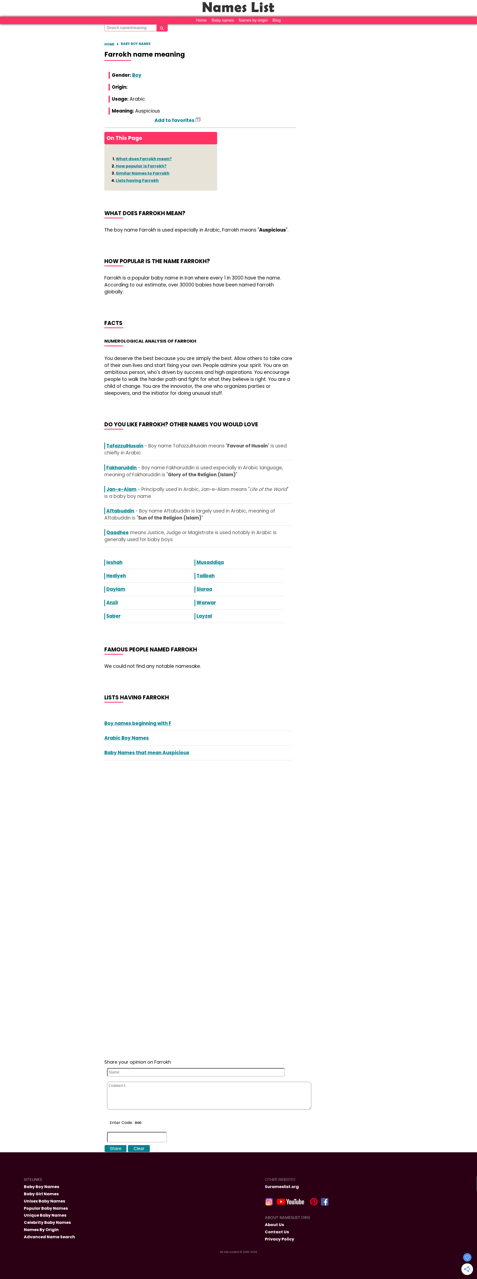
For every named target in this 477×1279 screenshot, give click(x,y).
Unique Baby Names (45, 1215)
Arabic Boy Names (126, 738)
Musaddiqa (210, 562)
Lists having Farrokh (137, 180)
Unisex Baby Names (44, 1201)
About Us (274, 1225)
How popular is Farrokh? (141, 166)
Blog (277, 20)
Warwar (206, 602)
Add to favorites (175, 120)
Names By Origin (41, 1230)
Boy (136, 75)
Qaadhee (117, 532)
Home (201, 20)
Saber (113, 616)
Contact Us (277, 1232)
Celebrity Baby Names (47, 1222)
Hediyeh (116, 575)
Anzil (112, 602)
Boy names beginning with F (137, 723)
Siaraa (204, 589)
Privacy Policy (279, 1239)
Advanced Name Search (49, 1237)
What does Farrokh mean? (144, 159)
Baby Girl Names (41, 1194)
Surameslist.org (282, 1187)
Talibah (206, 575)
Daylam (115, 589)
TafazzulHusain (124, 445)
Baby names (223, 20)
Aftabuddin (120, 511)
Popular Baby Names (46, 1208)
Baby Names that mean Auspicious (146, 752)
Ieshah (114, 562)
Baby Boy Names (136, 43)
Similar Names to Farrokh (142, 173)
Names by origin (253, 20)
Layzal (204, 616)
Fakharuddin (121, 467)
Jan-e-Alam (121, 489)
